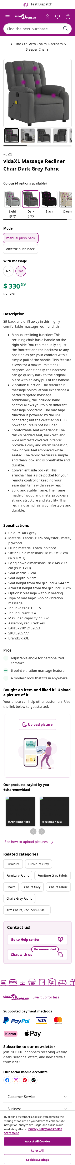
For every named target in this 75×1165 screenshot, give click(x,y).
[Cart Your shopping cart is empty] (68, 16)
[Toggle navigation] (7, 17)
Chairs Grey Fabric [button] (19, 898)
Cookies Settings (37, 1160)
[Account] (47, 16)
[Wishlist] (57, 16)
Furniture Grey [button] (38, 864)
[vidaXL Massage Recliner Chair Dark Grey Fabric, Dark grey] (37, 93)
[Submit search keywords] (65, 28)
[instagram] (16, 1080)
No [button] (8, 271)
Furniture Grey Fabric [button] (53, 875)
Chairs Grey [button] (32, 887)
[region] (37, 1138)
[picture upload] (38, 753)
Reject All (37, 1150)
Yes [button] (21, 271)
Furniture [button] (13, 864)
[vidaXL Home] (25, 17)
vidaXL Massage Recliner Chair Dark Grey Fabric (34, 165)
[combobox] (37, 28)
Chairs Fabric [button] (58, 887)
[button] (12, 204)
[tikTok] (33, 1080)
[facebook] (7, 1080)
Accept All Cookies (37, 1141)
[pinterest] (25, 1080)
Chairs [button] (10, 887)
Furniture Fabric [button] (17, 875)
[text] (14, 287)
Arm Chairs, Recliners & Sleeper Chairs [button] (28, 910)
